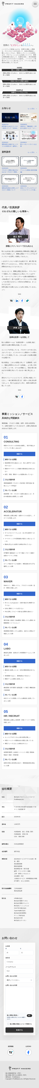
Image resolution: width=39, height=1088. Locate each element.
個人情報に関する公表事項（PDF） (16, 1075)
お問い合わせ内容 (11, 985)
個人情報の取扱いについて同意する (21, 1024)
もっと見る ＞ (32, 108)
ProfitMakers (16, 1077)
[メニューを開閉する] (35, 4)
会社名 (8, 957)
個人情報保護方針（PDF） (14, 1073)
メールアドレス (11, 967)
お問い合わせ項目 (11, 976)
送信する (19, 1030)
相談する (19, 454)
